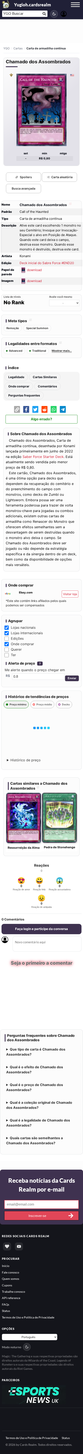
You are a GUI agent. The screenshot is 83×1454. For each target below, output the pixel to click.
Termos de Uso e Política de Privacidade (28, 1316)
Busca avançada (23, 188)
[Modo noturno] (54, 14)
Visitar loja (70, 594)
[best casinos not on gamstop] (34, 1394)
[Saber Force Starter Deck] (11, 75)
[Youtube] (19, 1246)
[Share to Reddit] (44, 409)
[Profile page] (63, 13)
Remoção (12, 328)
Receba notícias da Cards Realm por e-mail (41, 1184)
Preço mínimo (18, 704)
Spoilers (26, 177)
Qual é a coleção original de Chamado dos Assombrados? (39, 1104)
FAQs (5, 1304)
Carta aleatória (62, 177)
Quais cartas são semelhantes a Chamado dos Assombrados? (34, 1140)
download (34, 270)
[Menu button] (75, 8)
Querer (16, 649)
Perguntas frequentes (24, 395)
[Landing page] (6, 4)
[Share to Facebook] (26, 409)
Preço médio (44, 704)
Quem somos (10, 1278)
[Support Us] (7, 1246)
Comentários (47, 386)
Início (5, 1265)
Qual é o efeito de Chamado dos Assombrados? (34, 1069)
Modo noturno (11, 1346)
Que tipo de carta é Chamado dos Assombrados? (35, 1051)
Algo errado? (41, 419)
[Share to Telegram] (63, 409)
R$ (8, 676)
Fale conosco (10, 1271)
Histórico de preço (25, 760)
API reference (11, 1297)
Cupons (7, 1284)
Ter (13, 655)
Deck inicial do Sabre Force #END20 (47, 263)
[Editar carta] (70, 205)
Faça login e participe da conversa (41, 929)
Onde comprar (18, 386)
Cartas (18, 48)
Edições (17, 638)
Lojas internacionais (27, 633)
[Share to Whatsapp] (54, 409)
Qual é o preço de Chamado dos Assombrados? (34, 1087)
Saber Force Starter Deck (43, 457)
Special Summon (37, 328)
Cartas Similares (45, 377)
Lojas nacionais (23, 627)
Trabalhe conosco (13, 1291)
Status (6, 1310)
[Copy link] (17, 409)
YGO (6, 48)
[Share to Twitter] (35, 409)
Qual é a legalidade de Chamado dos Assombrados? (38, 1122)
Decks (66, 704)
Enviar (72, 678)
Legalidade (16, 377)
